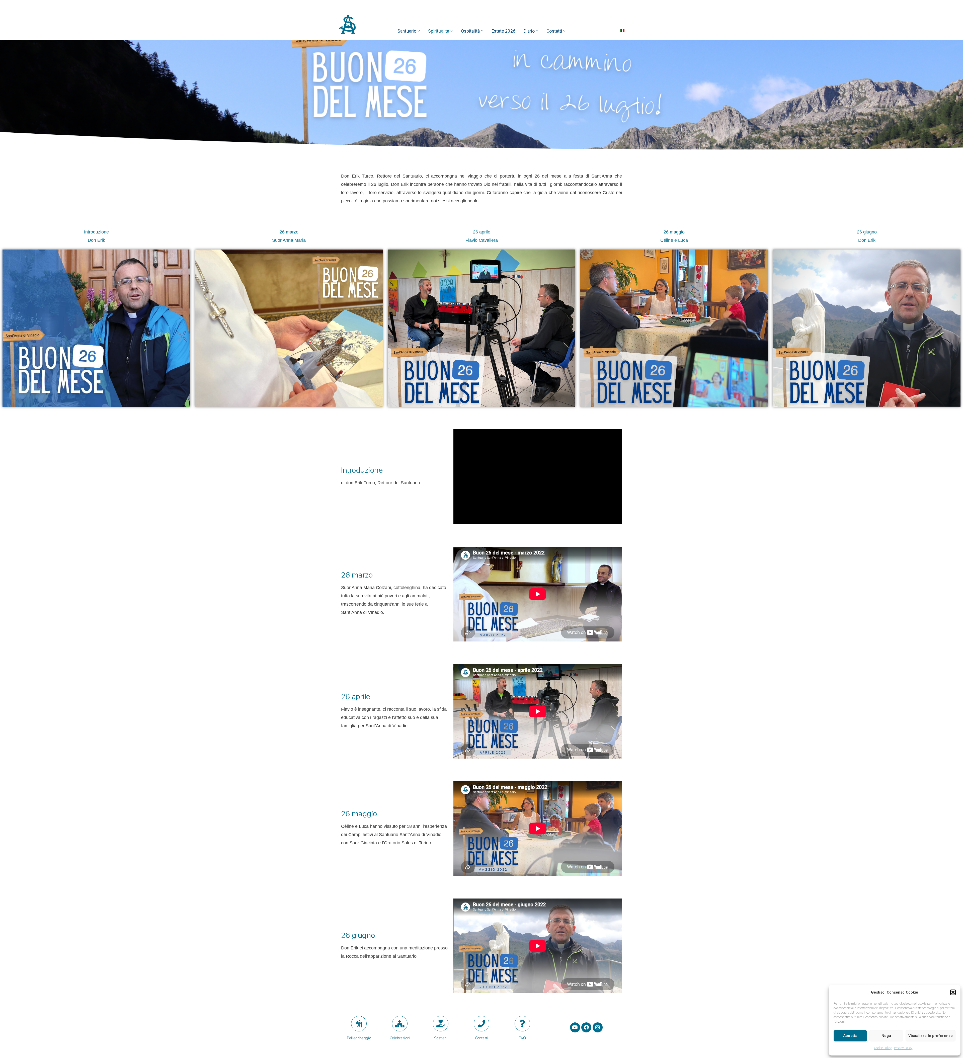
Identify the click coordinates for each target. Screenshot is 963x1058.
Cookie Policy (883, 1048)
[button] (952, 992)
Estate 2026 (503, 31)
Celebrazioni (400, 1037)
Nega (886, 1035)
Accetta (850, 1035)
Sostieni (440, 1037)
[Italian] (622, 30)
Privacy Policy (903, 1048)
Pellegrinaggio (359, 1037)
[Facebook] (586, 1027)
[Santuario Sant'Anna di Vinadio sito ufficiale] (347, 24)
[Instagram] (598, 1027)
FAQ (522, 1037)
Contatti (481, 1037)
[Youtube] (575, 1027)
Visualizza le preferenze (930, 1035)
